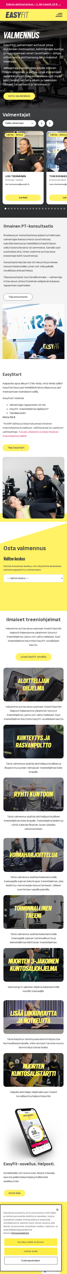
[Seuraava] (49, 123)
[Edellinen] (41, 123)
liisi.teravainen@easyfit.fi (17, 184)
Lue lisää (23, 197)
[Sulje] (57, 1209)
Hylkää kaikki (31, 1251)
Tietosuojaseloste (20, 1233)
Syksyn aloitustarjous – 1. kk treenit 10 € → (33, 4)
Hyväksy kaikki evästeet (31, 1242)
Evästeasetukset (30, 1260)
